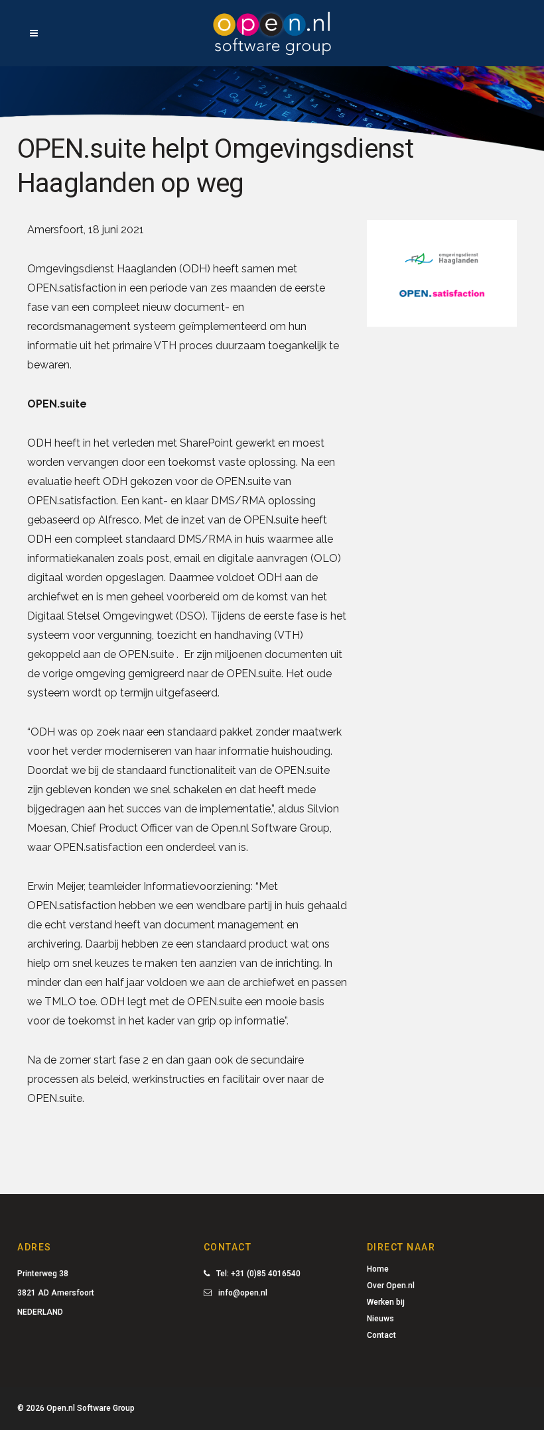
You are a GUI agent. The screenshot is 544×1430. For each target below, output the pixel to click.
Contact (381, 1335)
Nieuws (380, 1318)
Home (378, 1269)
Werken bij (386, 1302)
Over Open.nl (391, 1285)
